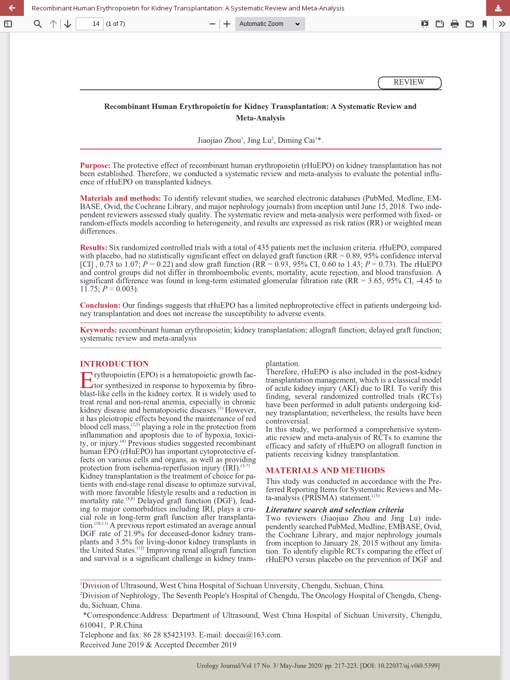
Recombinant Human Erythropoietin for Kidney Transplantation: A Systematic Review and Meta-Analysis (188, 7)
